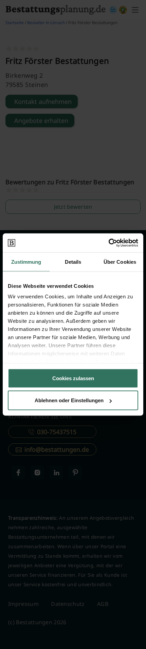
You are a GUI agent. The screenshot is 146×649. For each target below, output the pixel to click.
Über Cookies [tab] (120, 261)
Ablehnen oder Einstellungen (69, 400)
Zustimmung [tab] (26, 261)
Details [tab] (73, 261)
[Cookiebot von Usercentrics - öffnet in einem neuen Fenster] (108, 243)
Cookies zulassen (73, 378)
